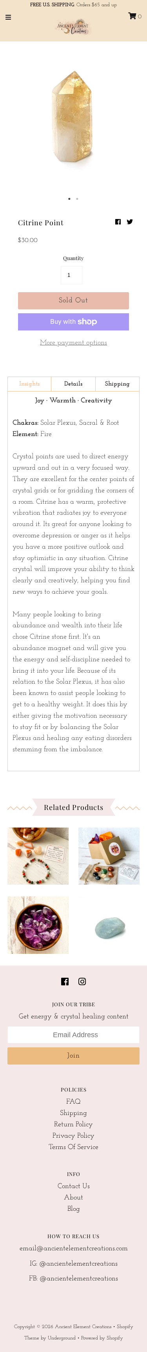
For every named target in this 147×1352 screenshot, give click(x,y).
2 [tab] (78, 199)
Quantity (73, 258)
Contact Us (74, 1186)
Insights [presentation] (29, 384)
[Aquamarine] (109, 923)
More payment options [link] (73, 343)
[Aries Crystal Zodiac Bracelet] (38, 854)
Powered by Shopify (102, 1338)
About (73, 1197)
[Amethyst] (38, 922)
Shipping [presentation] (117, 384)
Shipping (73, 1113)
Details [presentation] (73, 384)
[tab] (29, 384)
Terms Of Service (73, 1147)
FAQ (73, 1102)
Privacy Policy (73, 1136)
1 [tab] (70, 199)
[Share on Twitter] (130, 222)
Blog (73, 1209)
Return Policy (73, 1124)
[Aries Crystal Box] (109, 854)
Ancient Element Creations (83, 1326)
